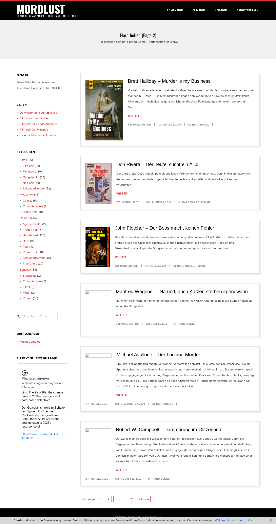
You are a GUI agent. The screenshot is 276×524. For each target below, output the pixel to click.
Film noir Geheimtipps (34, 129)
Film (22, 159)
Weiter (133, 115)
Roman (205, 202)
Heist (26, 241)
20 (132, 499)
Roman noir (175, 10)
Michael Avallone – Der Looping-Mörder (158, 354)
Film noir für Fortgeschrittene (38, 124)
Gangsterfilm (246, 10)
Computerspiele (33, 206)
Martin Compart (30, 341)
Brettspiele (29, 275)
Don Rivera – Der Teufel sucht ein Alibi (157, 164)
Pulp (25, 246)
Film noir (199, 10)
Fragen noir (30, 229)
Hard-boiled (200, 124)
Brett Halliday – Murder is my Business (169, 81)
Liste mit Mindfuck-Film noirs (38, 135)
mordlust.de (155, 516)
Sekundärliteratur (34, 188)
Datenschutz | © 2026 (139, 516)
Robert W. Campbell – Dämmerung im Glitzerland (168, 429)
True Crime (30, 263)
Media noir (26, 194)
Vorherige (88, 499)
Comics (27, 200)
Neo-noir (28, 182)
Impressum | (121, 516)
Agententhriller (32, 224)
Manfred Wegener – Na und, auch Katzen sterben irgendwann (182, 291)
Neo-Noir (221, 10)
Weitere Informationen (229, 520)
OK (250, 520)
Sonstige (25, 269)
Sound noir (30, 211)
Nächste (143, 499)
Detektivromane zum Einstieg (38, 112)
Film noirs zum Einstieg (35, 118)
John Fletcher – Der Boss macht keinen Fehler (164, 228)
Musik (26, 292)
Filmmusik (29, 171)
